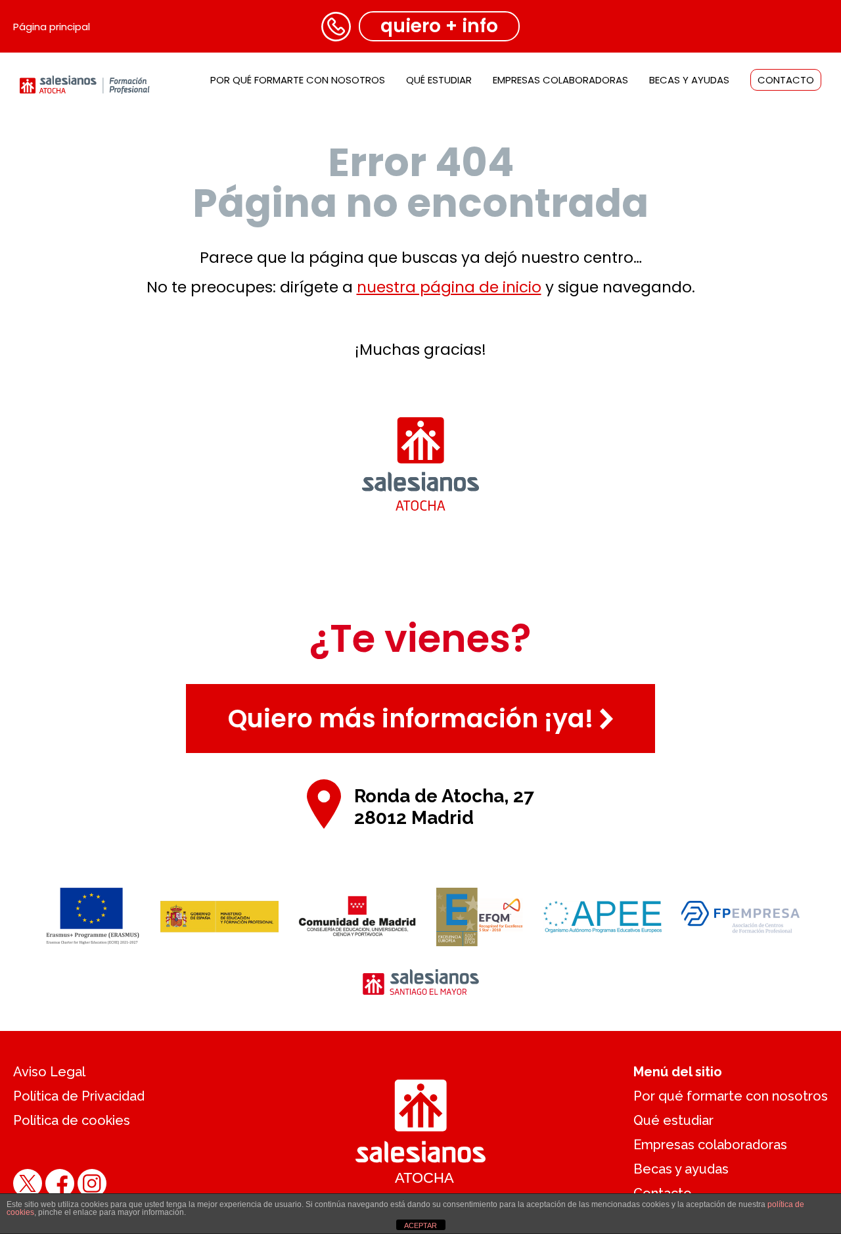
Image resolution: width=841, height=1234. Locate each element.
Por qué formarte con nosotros (297, 80)
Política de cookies (71, 1120)
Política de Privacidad (79, 1096)
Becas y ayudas (689, 80)
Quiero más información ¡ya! (410, 718)
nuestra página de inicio (449, 287)
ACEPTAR (420, 1225)
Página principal (51, 27)
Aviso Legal (49, 1072)
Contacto (786, 80)
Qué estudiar (439, 80)
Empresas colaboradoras (560, 80)
